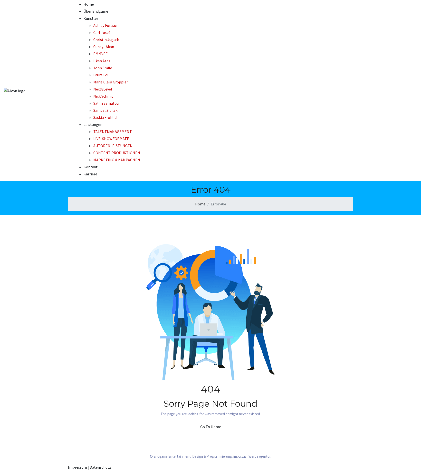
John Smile (102, 67)
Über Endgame (96, 11)
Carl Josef (101, 32)
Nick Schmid (103, 96)
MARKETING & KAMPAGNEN (116, 159)
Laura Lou (101, 74)
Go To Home (210, 426)
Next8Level (102, 89)
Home (89, 4)
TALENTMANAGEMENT (112, 131)
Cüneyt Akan (103, 46)
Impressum (77, 467)
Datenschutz (100, 467)
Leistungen (93, 124)
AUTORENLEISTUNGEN (113, 145)
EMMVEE (100, 53)
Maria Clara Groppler (110, 82)
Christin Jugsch (106, 39)
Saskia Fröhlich (105, 117)
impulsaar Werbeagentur (251, 456)
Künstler (91, 18)
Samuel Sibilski (105, 110)
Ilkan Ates (101, 60)
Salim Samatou (106, 103)
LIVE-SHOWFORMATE (111, 138)
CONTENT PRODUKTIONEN (116, 152)
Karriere (90, 174)
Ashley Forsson (105, 25)
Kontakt (91, 166)
